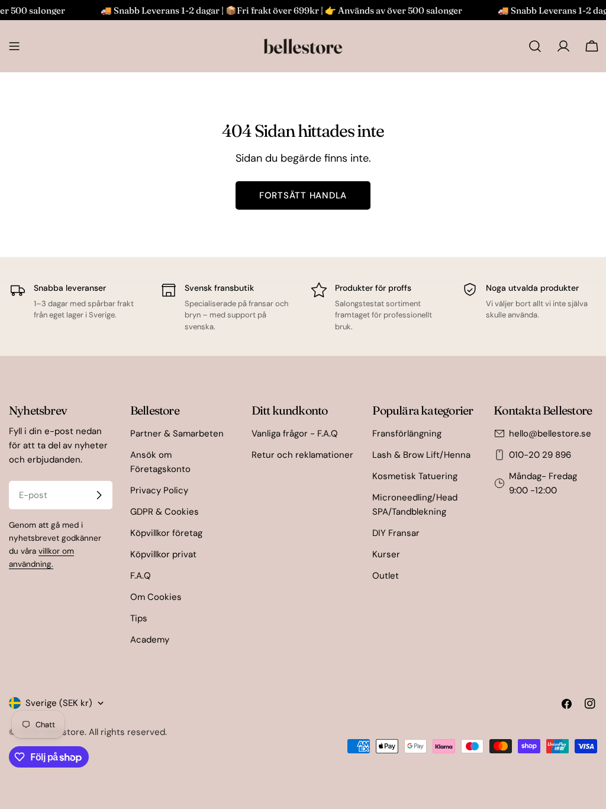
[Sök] (535, 46)
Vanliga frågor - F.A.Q (295, 433)
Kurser (386, 554)
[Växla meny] (14, 46)
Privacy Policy (159, 490)
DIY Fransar (396, 533)
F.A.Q (140, 576)
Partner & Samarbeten (177, 433)
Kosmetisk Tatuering (414, 476)
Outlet (385, 576)
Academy (149, 640)
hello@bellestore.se (550, 433)
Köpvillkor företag (166, 533)
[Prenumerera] (98, 495)
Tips (138, 618)
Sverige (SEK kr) (58, 703)
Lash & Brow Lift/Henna (421, 455)
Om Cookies (156, 597)
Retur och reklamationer (302, 455)
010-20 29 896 (540, 455)
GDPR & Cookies (164, 512)
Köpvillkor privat (163, 554)
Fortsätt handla (303, 195)
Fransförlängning (406, 433)
